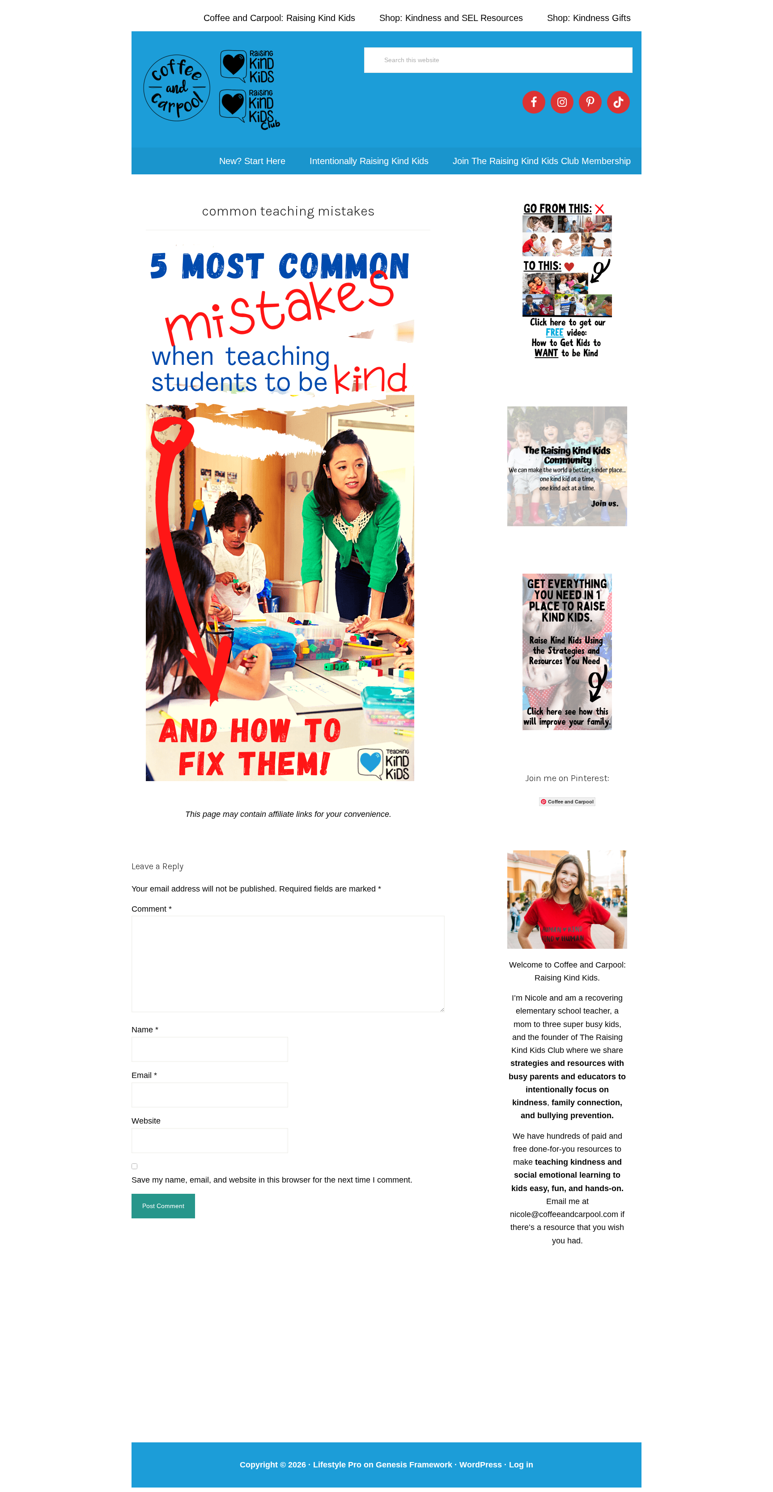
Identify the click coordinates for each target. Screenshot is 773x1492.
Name (145, 1029)
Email (144, 1075)
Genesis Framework (414, 1464)
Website (146, 1120)
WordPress (480, 1464)
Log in (521, 1464)
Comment (152, 908)
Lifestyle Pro (337, 1464)
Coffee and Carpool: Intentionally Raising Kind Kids (212, 89)
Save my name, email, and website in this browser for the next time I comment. (272, 1179)
